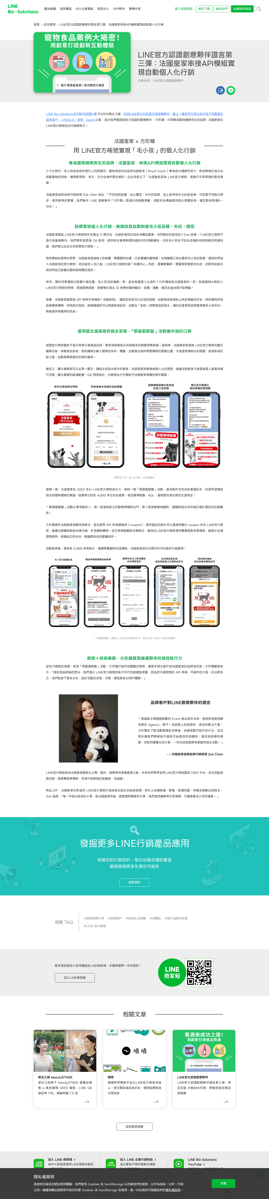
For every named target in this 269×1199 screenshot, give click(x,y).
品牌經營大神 (95, 918)
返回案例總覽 (134, 1126)
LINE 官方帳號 (96, 926)
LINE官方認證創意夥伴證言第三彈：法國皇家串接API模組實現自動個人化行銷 (111, 24)
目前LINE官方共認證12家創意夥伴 (147, 114)
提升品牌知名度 (177, 918)
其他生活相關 (137, 918)
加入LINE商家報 (75, 977)
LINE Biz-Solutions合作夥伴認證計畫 (71, 114)
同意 (223, 1183)
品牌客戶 (116, 918)
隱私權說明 (173, 1190)
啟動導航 (134, 882)
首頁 (37, 24)
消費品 (156, 918)
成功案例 (50, 24)
